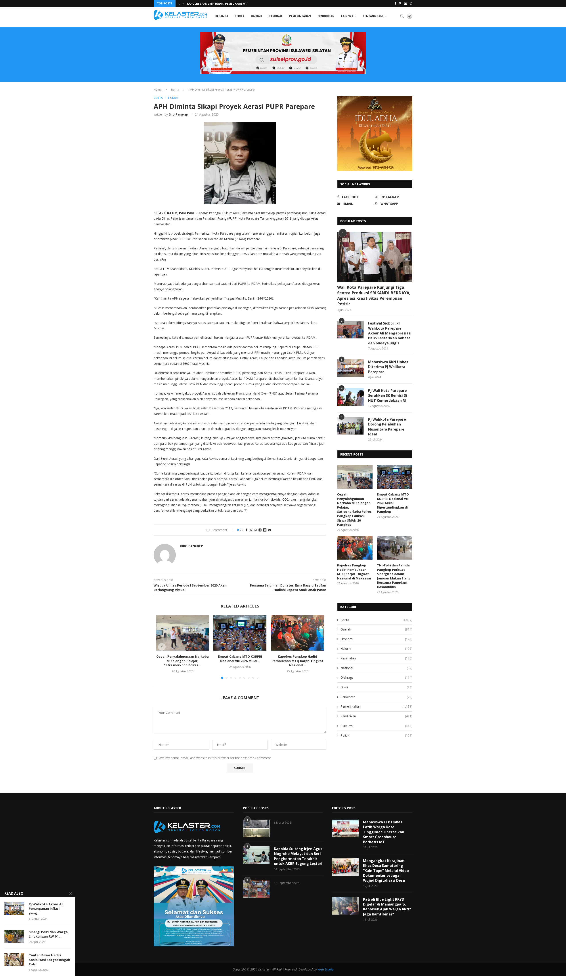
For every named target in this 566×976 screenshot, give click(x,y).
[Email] (405, 3)
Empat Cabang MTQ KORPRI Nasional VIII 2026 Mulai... (240, 658)
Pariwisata (376, 697)
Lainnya (347, 16)
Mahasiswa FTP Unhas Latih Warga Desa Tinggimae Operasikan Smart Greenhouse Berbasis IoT (383, 832)
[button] (179, 3)
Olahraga (376, 677)
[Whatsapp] (411, 3)
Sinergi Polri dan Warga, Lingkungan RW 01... (49, 934)
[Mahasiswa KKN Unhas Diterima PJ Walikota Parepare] (350, 368)
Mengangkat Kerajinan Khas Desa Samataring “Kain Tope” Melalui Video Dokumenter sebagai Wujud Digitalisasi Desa (386, 870)
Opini (376, 687)
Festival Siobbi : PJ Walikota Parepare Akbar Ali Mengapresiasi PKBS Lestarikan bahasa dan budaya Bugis (389, 333)
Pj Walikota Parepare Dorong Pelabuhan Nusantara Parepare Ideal (387, 427)
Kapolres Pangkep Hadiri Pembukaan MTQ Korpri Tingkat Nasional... (297, 660)
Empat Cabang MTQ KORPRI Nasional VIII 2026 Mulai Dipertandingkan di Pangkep (393, 503)
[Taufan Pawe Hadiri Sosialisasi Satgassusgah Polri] (14, 959)
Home (158, 89)
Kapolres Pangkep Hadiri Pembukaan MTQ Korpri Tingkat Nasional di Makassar (354, 571)
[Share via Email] (269, 530)
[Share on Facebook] (246, 530)
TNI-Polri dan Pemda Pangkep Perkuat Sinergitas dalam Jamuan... (236, 4)
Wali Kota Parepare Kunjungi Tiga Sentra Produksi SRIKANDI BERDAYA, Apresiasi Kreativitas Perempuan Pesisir (373, 296)
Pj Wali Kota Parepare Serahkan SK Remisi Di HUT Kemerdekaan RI (387, 395)
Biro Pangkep (178, 114)
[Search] (402, 16)
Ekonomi (376, 639)
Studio (329, 969)
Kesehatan (376, 658)
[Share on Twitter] (250, 530)
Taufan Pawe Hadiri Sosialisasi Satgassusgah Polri (49, 959)
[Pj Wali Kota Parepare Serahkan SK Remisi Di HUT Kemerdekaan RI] (350, 397)
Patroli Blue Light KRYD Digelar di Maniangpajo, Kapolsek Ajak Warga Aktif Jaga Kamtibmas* (387, 907)
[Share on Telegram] (260, 530)
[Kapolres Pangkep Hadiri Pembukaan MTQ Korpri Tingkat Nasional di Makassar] (297, 633)
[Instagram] (400, 3)
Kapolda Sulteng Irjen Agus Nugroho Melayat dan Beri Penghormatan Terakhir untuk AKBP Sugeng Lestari (298, 856)
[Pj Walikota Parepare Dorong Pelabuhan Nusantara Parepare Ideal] (350, 426)
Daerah (256, 16)
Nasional (275, 16)
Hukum (376, 648)
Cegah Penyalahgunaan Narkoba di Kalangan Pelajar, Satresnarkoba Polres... (182, 660)
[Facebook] (395, 3)
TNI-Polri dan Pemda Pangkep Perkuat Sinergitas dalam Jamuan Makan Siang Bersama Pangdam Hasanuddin (394, 576)
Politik (376, 735)
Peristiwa (376, 725)
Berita (239, 16)
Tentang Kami (373, 16)
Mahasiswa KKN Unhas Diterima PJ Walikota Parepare (388, 366)
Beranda (221, 16)
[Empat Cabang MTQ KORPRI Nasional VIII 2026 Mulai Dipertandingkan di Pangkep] (239, 633)
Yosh (320, 969)
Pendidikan (326, 16)
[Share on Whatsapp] (255, 530)
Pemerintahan (300, 16)
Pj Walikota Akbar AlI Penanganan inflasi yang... (46, 908)
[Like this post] (241, 530)
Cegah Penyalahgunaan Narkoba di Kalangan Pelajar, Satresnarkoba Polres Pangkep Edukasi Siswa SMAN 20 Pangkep (354, 509)
